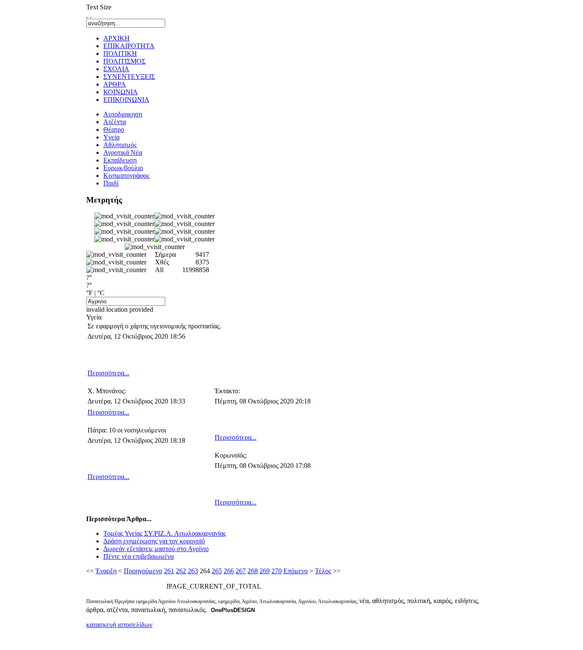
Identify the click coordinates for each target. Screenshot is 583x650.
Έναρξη (106, 571)
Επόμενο (295, 571)
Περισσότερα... (108, 373)
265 (217, 571)
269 (264, 571)
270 (276, 571)
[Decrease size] (90, 14)
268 (253, 571)
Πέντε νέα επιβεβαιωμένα (138, 556)
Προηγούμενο (143, 571)
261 (169, 571)
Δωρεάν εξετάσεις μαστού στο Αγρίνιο (156, 548)
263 (193, 571)
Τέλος (323, 571)
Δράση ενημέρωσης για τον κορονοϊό (154, 541)
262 (181, 571)
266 (229, 571)
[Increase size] (87, 14)
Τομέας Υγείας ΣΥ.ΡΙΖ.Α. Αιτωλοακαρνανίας (164, 533)
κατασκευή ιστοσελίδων (119, 624)
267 (241, 571)
